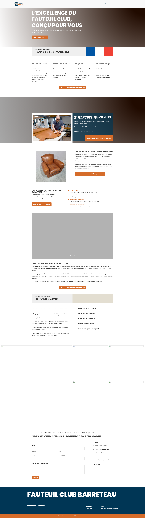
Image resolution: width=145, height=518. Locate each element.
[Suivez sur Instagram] (31, 510)
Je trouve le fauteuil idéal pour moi (89, 174)
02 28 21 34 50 (90, 508)
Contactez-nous (125, 4)
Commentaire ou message (40, 463)
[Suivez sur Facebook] (28, 510)
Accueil (86, 4)
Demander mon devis (41, 204)
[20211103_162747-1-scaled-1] (51, 181)
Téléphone (62, 455)
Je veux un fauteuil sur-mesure (72, 88)
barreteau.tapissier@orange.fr (109, 508)
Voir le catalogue (39, 37)
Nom (60, 451)
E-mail (34, 455)
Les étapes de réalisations (110, 4)
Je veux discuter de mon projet (99, 138)
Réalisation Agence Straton (80, 516)
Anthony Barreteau (96, 4)
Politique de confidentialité (64, 516)
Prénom (34, 451)
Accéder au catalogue (36, 505)
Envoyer (35, 477)
